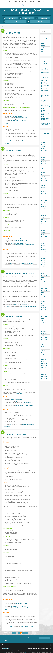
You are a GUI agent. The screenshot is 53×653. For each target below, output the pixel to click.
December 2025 (44, 150)
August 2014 (43, 346)
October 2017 (43, 277)
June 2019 (43, 245)
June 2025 (43, 157)
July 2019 (43, 243)
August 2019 (43, 241)
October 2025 (43, 152)
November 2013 (44, 365)
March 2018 (43, 268)
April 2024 (43, 176)
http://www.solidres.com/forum (28, 119)
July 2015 (43, 324)
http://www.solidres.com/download (15, 116)
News (30, 140)
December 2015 (44, 314)
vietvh (10, 140)
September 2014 (44, 344)
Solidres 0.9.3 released (13, 33)
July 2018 (43, 260)
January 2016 (43, 311)
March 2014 (43, 357)
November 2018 (44, 253)
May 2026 (43, 144)
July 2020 (43, 228)
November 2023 (44, 183)
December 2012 (44, 376)
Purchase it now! (46, 638)
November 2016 (44, 290)
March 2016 (43, 307)
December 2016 (44, 288)
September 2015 (44, 320)
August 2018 (43, 258)
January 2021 (43, 217)
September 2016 (44, 294)
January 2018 (43, 273)
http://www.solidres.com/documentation (18, 120)
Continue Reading (7, 143)
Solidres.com (14, 650)
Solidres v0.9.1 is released (14, 317)
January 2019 (43, 251)
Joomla (28, 140)
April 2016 (43, 305)
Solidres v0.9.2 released (13, 151)
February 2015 (44, 333)
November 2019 (44, 236)
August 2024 (43, 170)
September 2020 (44, 223)
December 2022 (44, 198)
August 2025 (43, 155)
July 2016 (43, 299)
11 (19, 633)
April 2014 (43, 354)
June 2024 (43, 172)
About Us (15, 2)
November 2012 (44, 378)
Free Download (15, 21)
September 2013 (44, 369)
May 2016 (43, 303)
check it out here (19, 393)
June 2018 (43, 262)
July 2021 (43, 208)
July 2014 (43, 348)
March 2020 (43, 234)
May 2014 (43, 352)
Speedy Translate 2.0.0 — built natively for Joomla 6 (45, 125)
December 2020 (44, 219)
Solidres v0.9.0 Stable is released (16, 434)
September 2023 (44, 185)
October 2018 (43, 256)
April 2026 (43, 146)
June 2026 (43, 142)
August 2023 (43, 187)
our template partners (25, 304)
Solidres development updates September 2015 (21, 274)
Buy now (26, 2)
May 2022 (43, 204)
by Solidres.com (17, 304)
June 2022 (43, 202)
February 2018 (44, 271)
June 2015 (43, 326)
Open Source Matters (28, 652)
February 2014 (44, 359)
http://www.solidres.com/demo (21, 117)
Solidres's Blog (4, 26)
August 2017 (43, 281)
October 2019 (43, 238)
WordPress (34, 306)
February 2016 (44, 309)
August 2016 (43, 296)
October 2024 (43, 165)
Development (24, 140)
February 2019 (44, 249)
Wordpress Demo (44, 18)
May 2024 (43, 174)
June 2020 (43, 230)
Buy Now (40, 21)
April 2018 (43, 266)
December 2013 (44, 363)
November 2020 (44, 221)
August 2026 (43, 137)
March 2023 (43, 191)
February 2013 (44, 374)
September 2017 (44, 279)
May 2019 (43, 247)
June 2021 (43, 210)
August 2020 (43, 226)
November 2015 (44, 316)
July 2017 (43, 284)
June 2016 (43, 301)
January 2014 (43, 361)
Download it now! (5, 648)
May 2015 (43, 329)
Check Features (12, 18)
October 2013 (43, 367)
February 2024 (44, 178)
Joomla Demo (27, 18)
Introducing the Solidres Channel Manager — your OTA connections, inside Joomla (45, 71)
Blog (43, 2)
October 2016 (43, 292)
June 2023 (43, 189)
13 (23, 633)
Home (10, 2)
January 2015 (43, 335)
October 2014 (43, 342)
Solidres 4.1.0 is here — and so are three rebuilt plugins (45, 107)
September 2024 (44, 168)
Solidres (33, 140)
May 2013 (43, 372)
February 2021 (44, 215)
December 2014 (44, 337)
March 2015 (43, 331)
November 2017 (44, 275)
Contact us (38, 2)
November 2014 (44, 339)
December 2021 (44, 206)
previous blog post (20, 154)
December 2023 (44, 180)
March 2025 (43, 161)
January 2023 (43, 195)
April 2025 (43, 159)
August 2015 (43, 322)
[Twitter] (50, 645)
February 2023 (44, 193)
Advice (42, 43)
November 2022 (44, 200)
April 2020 (43, 232)
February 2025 (44, 163)
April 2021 (43, 213)
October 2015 (43, 318)
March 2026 (43, 148)
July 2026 (43, 140)
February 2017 (44, 286)
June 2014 (43, 350)
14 (25, 633)
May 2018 (43, 264)
